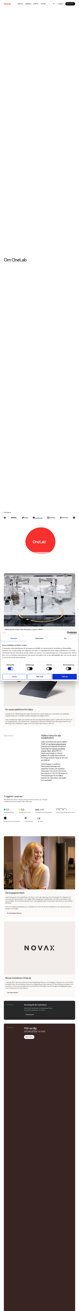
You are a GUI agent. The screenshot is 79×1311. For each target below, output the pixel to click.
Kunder (43, 4)
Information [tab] (39, 638)
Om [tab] (65, 638)
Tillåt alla (65, 676)
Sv (54, 4)
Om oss (28, 4)
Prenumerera (30, 1014)
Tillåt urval (39, 676)
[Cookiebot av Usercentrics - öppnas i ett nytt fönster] (68, 632)
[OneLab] (7, 4)
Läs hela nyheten (12, 992)
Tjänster (20, 4)
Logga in (60, 4)
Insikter (35, 4)
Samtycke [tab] (13, 638)
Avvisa (14, 676)
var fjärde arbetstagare (57, 744)
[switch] (30, 668)
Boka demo (70, 4)
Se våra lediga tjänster (14, 913)
